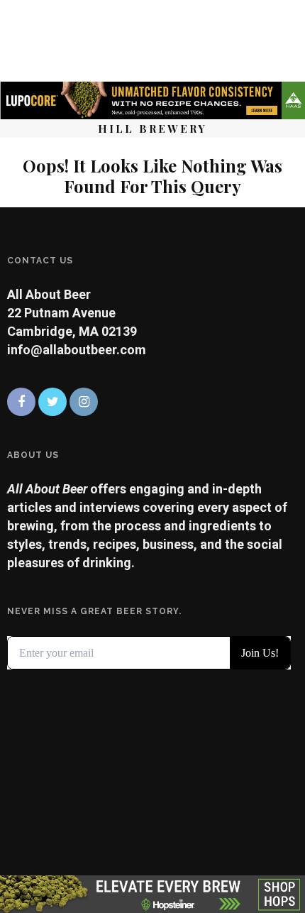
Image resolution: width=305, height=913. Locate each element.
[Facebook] (21, 402)
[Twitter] (52, 402)
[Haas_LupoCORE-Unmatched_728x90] (152, 99)
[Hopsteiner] (152, 892)
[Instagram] (84, 402)
